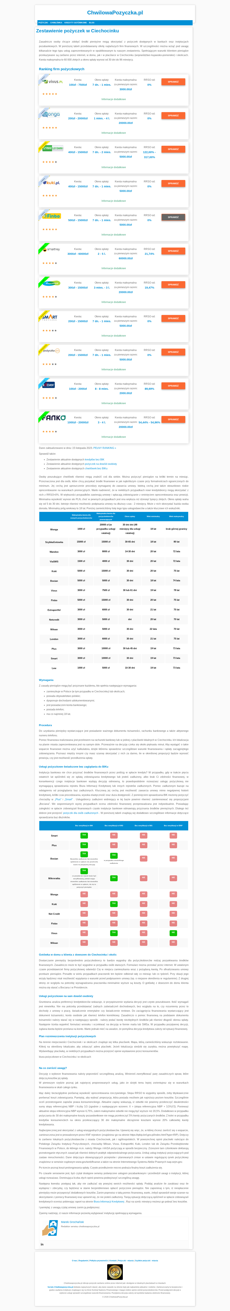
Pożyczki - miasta (126, 1261)
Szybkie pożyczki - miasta (146, 1261)
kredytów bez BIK (94, 459)
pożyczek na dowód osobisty (101, 464)
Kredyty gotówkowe (75, 23)
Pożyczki (43, 23)
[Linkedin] (42, 1244)
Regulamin (83, 1261)
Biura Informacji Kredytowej (109, 1201)
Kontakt (113, 1261)
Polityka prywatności (98, 1261)
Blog (91, 23)
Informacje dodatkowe (114, 99)
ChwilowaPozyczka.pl (115, 12)
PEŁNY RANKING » (104, 448)
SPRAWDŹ (173, 82)
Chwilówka (56, 23)
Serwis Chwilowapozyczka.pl (60, 1287)
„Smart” (69, 799)
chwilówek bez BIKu (96, 468)
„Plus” (59, 799)
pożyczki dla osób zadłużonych (81, 813)
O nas (74, 1261)
